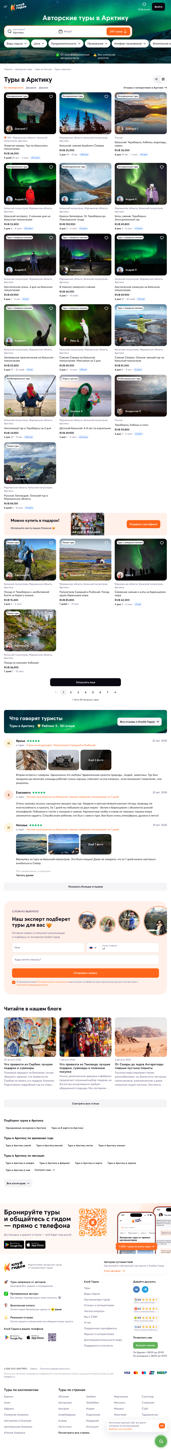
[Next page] (115, 692)
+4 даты (83, 228)
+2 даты (138, 433)
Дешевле (31, 87)
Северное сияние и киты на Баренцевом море (140, 593)
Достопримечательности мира (103, 1339)
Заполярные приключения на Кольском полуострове (28, 359)
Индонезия (93, 1414)
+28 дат (83, 369)
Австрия (63, 1408)
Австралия (65, 1402)
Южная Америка (14, 1432)
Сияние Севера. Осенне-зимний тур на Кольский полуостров (139, 359)
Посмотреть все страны (74, 1432)
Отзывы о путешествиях (99, 1305)
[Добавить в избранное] (51, 96)
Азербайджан (67, 1414)
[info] (59, 1297)
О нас (87, 1322)
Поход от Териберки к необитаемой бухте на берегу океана (26, 593)
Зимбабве (92, 1402)
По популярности (13, 87)
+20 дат (141, 299)
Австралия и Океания (17, 1420)
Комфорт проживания (128, 43)
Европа (8, 1396)
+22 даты (28, 228)
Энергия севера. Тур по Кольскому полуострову (26, 147)
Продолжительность (63, 43)
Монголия (120, 1414)
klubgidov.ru (9, 1376)
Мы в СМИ (90, 1316)
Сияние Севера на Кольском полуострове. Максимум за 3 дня (80, 359)
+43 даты (35, 157)
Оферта (33, 1368)
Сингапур (148, 1396)
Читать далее (25, 875)
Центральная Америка (18, 1426)
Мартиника (121, 1396)
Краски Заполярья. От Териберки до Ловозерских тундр (82, 218)
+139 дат (29, 437)
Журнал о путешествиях (99, 1334)
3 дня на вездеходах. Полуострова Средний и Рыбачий (60, 745)
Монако (119, 1408)
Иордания (92, 1420)
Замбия (91, 1396)
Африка (9, 1408)
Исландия (92, 1426)
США (145, 1408)
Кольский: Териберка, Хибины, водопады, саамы (140, 144)
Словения (148, 1402)
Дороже (43, 87)
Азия (7, 1402)
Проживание (95, 43)
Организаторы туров (97, 1299)
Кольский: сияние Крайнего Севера (81, 145)
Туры (87, 1288)
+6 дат (25, 299)
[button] (91, 948)
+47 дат (143, 154)
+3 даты (138, 228)
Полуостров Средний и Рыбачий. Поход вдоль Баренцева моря (84, 593)
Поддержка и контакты (98, 1345)
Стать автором (112, 1270)
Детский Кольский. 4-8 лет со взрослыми (85, 428)
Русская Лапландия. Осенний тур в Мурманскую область (26, 497)
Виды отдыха (15, 43)
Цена (37, 43)
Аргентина (64, 1426)
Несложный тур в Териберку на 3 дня (27, 428)
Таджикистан (150, 1414)
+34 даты (83, 437)
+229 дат (84, 154)
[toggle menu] (5, 7)
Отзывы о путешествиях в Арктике (143, 87)
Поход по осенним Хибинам (21, 662)
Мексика (119, 1402)
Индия (90, 1408)
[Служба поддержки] (161, 1441)
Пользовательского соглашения (52, 982)
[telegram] (145, 1289)
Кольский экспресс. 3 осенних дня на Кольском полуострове (27, 218)
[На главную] (19, 7)
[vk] (136, 1289)
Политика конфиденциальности (55, 1368)
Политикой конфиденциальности (32, 985)
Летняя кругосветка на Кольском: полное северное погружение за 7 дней (72, 796)
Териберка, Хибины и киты (131, 424)
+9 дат (30, 369)
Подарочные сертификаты (100, 1328)
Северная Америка (16, 1414)
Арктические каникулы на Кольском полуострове (137, 288)
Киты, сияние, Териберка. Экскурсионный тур (130, 218)
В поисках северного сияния (77, 286)
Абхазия (63, 1396)
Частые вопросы (94, 1311)
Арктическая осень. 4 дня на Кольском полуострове (28, 288)
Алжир (62, 1420)
